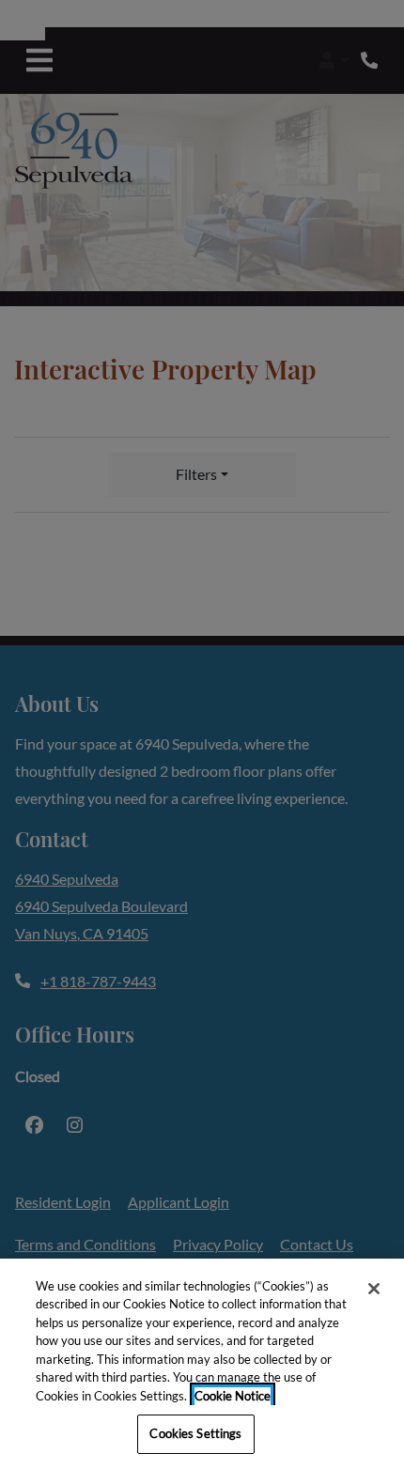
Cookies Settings (195, 1433)
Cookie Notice (232, 1395)
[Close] (374, 1288)
